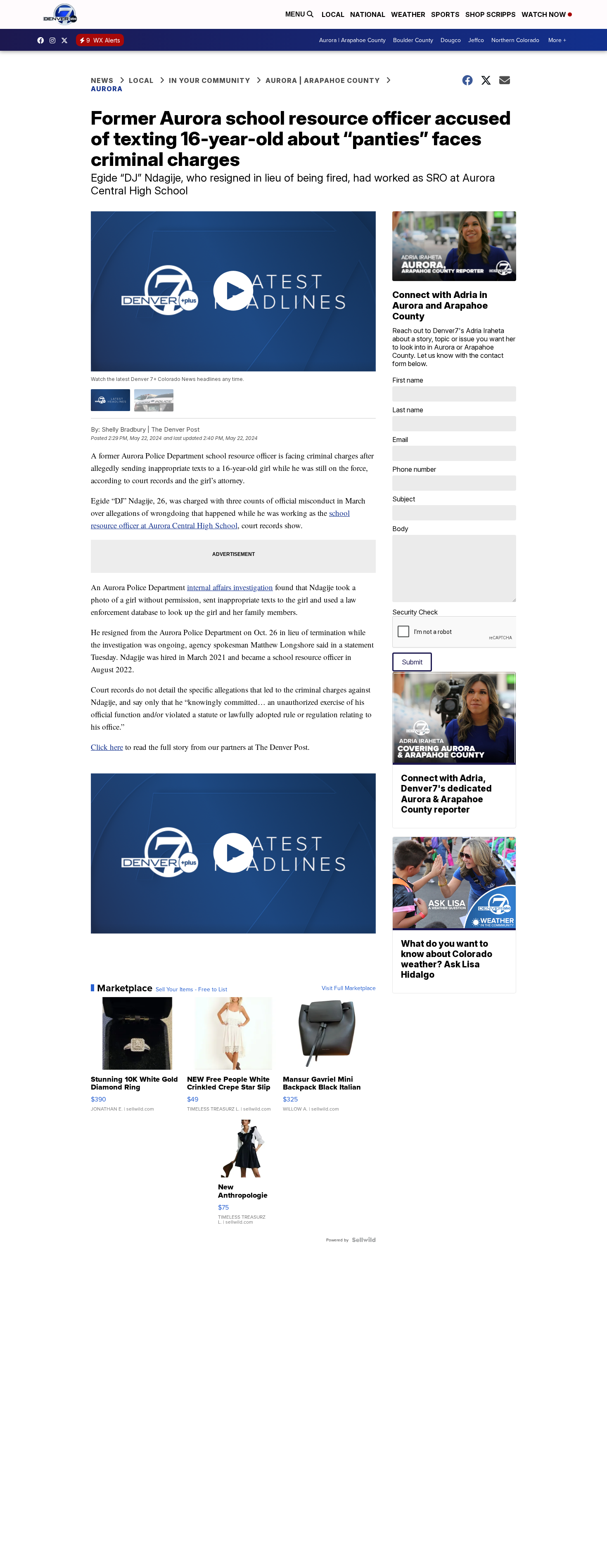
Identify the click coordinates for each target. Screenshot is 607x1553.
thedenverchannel (54, 40)
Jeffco (476, 40)
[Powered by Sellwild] (364, 1240)
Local (333, 14)
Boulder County (413, 40)
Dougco (451, 40)
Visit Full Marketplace (349, 988)
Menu (296, 14)
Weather (408, 14)
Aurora (107, 89)
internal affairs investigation (230, 587)
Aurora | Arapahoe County (352, 40)
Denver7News (42, 40)
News (102, 80)
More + (557, 40)
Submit (412, 662)
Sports (445, 14)
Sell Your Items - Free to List (191, 989)
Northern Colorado (515, 40)
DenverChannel (66, 40)
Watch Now (545, 14)
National (367, 14)
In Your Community (209, 80)
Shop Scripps (490, 14)
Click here (107, 747)
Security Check (415, 612)
